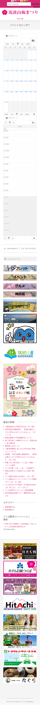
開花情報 (8, 510)
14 (26, 71)
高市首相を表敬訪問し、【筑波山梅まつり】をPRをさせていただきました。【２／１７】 (20, 432)
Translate (36, 7)
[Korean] (21, 1)
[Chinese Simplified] (18, 1)
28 (26, 92)
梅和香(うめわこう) (12, 446)
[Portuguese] (27, 1)
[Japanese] (12, 1)
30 (35, 92)
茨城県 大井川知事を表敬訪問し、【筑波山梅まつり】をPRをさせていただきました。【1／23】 (21, 457)
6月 (13, 44)
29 (30, 92)
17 (7, 81)
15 (30, 71)
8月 (22, 44)
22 (30, 81)
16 (35, 71)
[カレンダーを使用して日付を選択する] (18, 44)
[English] (15, 1)
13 (21, 71)
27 (21, 92)
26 (16, 92)
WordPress (30, 701)
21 (26, 81)
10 (7, 71)
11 (11, 71)
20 (21, 81)
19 (16, 81)
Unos (17, 701)
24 (7, 92)
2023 (27, 44)
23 (35, 81)
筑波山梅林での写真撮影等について (18, 438)
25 (11, 92)
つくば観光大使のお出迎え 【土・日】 (20, 476)
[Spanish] (24, 1)
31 (7, 102)
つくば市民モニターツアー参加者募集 (19, 490)
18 (11, 81)
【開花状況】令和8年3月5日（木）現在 (20, 427)
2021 (7, 44)
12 (16, 71)
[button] (34, 114)
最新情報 (8, 507)
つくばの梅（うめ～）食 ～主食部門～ (20, 468)
